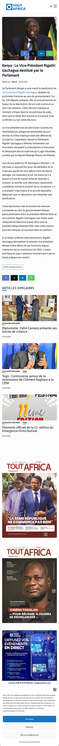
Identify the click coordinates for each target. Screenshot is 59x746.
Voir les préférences (29, 735)
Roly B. (14, 82)
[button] (54, 689)
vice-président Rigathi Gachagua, (20, 92)
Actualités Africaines (11, 323)
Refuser (29, 727)
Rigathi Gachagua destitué (12, 267)
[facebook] (24, 53)
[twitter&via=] (32, 53)
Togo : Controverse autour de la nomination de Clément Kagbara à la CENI (28, 379)
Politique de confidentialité (29, 742)
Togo (25, 371)
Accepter (29, 719)
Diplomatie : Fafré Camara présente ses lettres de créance (29, 329)
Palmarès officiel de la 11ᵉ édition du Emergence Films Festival (27, 429)
